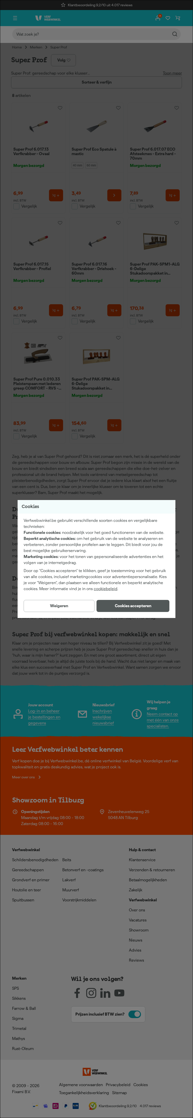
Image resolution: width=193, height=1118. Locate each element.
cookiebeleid (105, 589)
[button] (132, 606)
